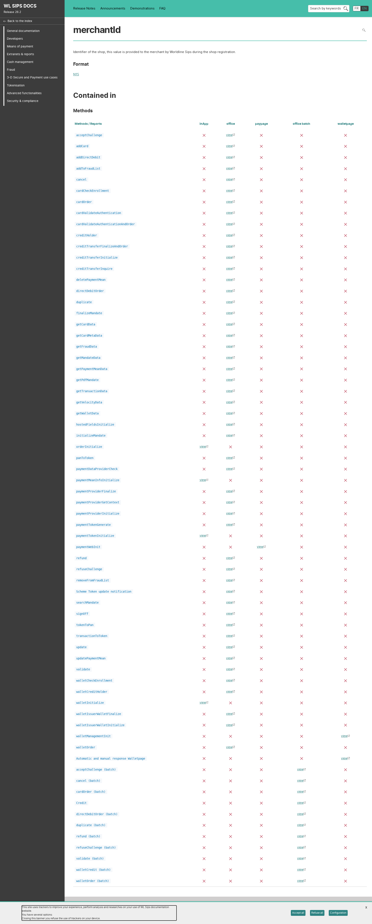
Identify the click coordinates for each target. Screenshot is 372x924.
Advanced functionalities (24, 93)
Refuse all (317, 913)
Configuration (338, 913)
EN (364, 8)
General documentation (23, 31)
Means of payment (20, 46)
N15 (76, 75)
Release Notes (84, 8)
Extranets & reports (20, 54)
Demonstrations (142, 8)
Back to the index (20, 21)
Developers (15, 38)
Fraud (11, 69)
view (229, 135)
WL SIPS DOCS (20, 6)
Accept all (298, 913)
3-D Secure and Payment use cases (32, 77)
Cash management (20, 62)
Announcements (112, 8)
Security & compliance (22, 101)
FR (357, 8)
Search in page (364, 30)
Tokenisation (16, 85)
